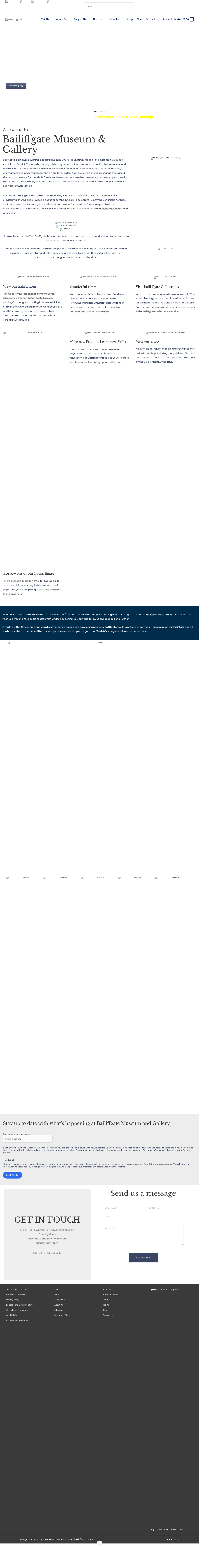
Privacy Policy (12, 1299)
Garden (105, 195)
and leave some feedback (132, 631)
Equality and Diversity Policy (19, 1305)
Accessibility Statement (17, 1320)
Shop (130, 19)
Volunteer (107, 1289)
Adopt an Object (110, 1294)
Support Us (80, 19)
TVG (178, 1539)
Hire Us (106, 1305)
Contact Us (152, 19)
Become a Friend (62, 1315)
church (21, 199)
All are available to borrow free (21, 580)
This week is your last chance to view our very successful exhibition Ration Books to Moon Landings (29, 298)
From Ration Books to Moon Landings (124, 117)
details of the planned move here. (89, 311)
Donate (106, 1299)
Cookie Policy (12, 1315)
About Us (97, 19)
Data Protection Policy (16, 1294)
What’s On (61, 19)
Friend (36, 208)
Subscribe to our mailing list (16, 1134)
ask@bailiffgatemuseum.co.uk (156, 1164)
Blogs (105, 1310)
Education (114, 19)
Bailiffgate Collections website (160, 311)
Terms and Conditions (17, 1289)
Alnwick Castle (86, 195)
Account (167, 19)
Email (11, 1160)
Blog (139, 19)
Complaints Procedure (17, 1310)
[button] (16, 86)
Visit (10, 185)
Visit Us (45, 19)
